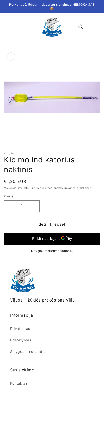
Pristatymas (20, 340)
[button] (10, 27)
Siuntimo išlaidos (41, 187)
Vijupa (46, 418)
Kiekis (8, 196)
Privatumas (20, 328)
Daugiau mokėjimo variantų (52, 251)
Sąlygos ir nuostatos (28, 351)
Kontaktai (18, 383)
